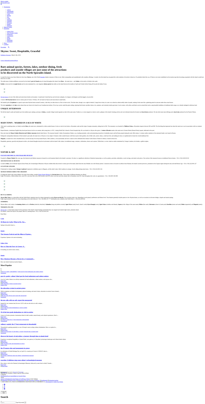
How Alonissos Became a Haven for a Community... (18, 259)
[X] (4, 386)
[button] (102, 268)
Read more (3, 280)
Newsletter (3, 47)
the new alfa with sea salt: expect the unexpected (16, 300)
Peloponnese (10, 12)
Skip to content (4, 1)
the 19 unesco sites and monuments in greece (15, 348)
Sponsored (9, 41)
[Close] (1, 401)
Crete (8, 14)
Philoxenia (9, 40)
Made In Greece (8, 27)
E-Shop (24, 376)
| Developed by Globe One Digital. (54, 381)
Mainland (9, 25)
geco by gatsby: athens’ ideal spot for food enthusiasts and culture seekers (25, 276)
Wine (8, 37)
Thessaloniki (10, 11)
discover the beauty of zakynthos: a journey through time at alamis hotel (24, 336)
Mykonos (9, 23)
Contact (14, 379)
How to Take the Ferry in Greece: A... (13, 246)
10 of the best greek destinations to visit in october (17, 312)
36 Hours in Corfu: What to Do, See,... (13, 222)
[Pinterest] (4, 389)
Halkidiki (9, 20)
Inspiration (6, 28)
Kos (8, 17)
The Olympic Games (12, 33)
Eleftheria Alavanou (6, 55)
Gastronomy (10, 36)
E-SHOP (6, 44)
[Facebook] (4, 384)
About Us (3, 379)
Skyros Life (4, 210)
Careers (12, 376)
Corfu (8, 18)
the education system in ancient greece (13, 288)
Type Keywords (20, 402)
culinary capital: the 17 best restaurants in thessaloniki (18, 324)
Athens (9, 10)
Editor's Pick (10, 31)
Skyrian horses (4, 97)
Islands (9, 24)
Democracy (10, 34)
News (5, 43)
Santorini (9, 21)
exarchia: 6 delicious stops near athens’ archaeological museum (21, 360)
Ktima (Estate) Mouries (44, 174)
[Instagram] (4, 387)
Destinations (7, 7)
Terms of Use (19, 379)
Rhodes (9, 15)
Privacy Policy (26, 379)
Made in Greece (18, 376)
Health (8, 38)
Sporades (42, 77)
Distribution (9, 379)
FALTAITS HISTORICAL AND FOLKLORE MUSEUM (16, 155)
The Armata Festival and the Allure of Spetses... (16, 234)
